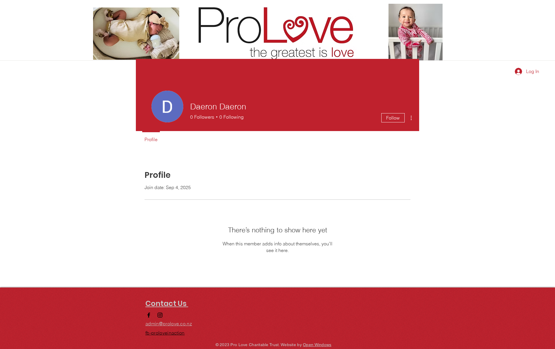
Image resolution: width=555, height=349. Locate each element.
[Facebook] (148, 315)
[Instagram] (160, 315)
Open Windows (317, 344)
